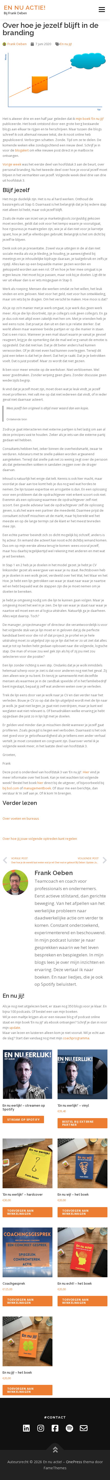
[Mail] (83, 1428)
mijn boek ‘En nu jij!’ (90, 119)
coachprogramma (76, 1038)
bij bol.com (11, 788)
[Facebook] (55, 1428)
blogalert (22, 150)
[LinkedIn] (26, 1428)
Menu (101, 9)
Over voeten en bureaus (21, 818)
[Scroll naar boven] (55, 1450)
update (14, 1028)
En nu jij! (66, 44)
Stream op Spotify (23, 1119)
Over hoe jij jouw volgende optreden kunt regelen (40, 839)
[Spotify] (69, 1428)
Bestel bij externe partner (78, 1123)
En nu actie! (25, 7)
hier (40, 783)
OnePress (74, 1461)
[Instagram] (41, 1428)
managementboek (37, 788)
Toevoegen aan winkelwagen (20, 1212)
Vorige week (12, 164)
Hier (86, 772)
